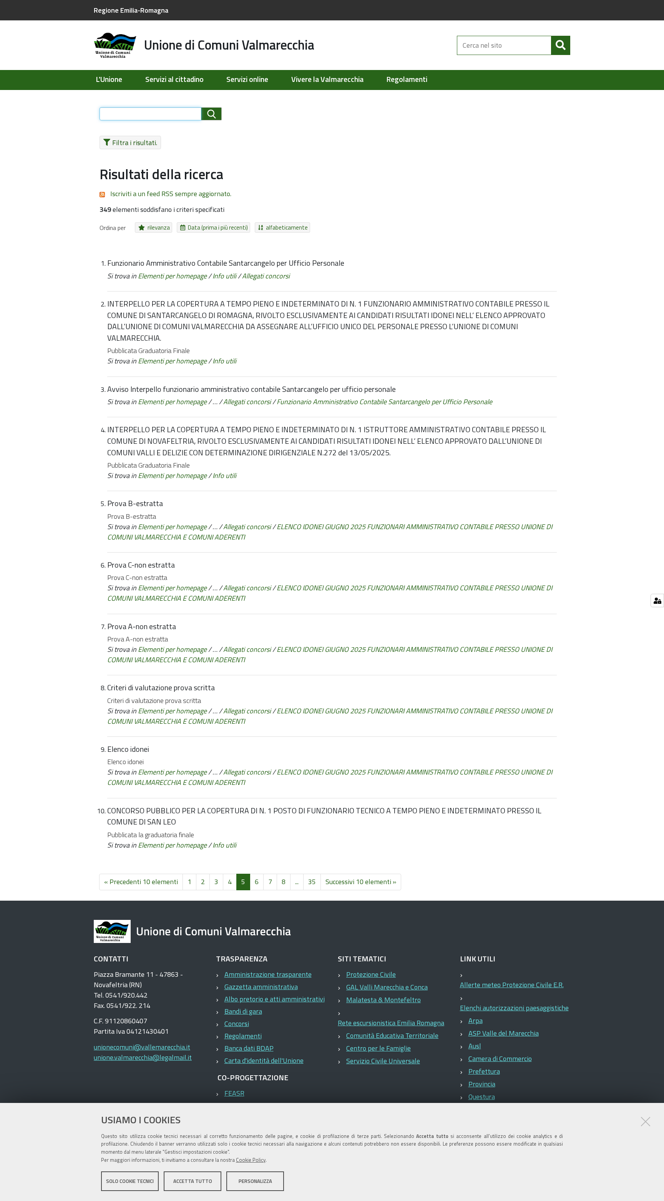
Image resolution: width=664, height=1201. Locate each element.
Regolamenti (406, 79)
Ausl (474, 1046)
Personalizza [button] (255, 1181)
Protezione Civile (371, 974)
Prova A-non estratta (141, 626)
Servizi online (247, 79)
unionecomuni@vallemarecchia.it (142, 1047)
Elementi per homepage (172, 276)
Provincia (481, 1084)
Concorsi (236, 1023)
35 (312, 881)
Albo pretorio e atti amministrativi (274, 999)
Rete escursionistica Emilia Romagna (391, 1023)
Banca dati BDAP (249, 1048)
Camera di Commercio (500, 1058)
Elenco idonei (128, 749)
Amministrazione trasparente (268, 974)
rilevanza (159, 227)
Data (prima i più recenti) (218, 227)
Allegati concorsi (266, 276)
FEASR (234, 1093)
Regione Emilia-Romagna (131, 10)
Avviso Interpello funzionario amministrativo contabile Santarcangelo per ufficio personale (251, 389)
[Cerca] (560, 45)
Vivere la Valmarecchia (327, 79)
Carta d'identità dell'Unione (264, 1060)
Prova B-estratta (135, 503)
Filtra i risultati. (134, 142)
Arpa (475, 1020)
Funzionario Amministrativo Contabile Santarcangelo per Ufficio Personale (225, 263)
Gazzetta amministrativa (261, 986)
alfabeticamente (287, 227)
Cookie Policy (251, 1160)
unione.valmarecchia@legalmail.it (143, 1057)
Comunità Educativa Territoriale (392, 1035)
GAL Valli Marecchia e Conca (387, 987)
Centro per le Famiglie (378, 1048)
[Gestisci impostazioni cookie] (657, 600)
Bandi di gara (243, 1011)
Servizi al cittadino (174, 79)
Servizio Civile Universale (383, 1061)
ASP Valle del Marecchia (503, 1033)
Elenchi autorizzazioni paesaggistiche (514, 1008)
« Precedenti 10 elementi (141, 881)
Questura (481, 1096)
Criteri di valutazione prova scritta (161, 687)
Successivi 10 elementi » (360, 881)
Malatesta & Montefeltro (383, 999)
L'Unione (109, 79)
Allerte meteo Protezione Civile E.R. (512, 984)
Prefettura (484, 1071)
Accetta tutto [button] (192, 1181)
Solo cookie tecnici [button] (130, 1181)
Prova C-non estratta (141, 565)
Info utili (224, 276)
